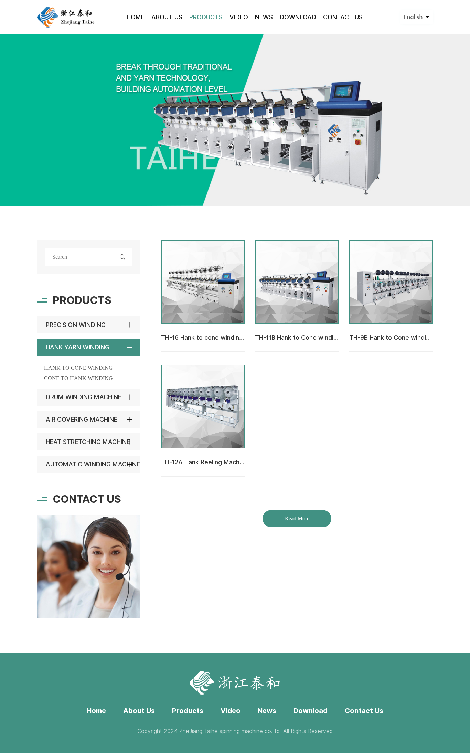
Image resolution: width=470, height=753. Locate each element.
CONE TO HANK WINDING (78, 378)
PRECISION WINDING (76, 324)
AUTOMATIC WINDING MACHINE (93, 464)
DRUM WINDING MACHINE (83, 397)
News (267, 711)
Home (96, 711)
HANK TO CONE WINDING (78, 368)
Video (231, 711)
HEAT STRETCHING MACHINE (88, 441)
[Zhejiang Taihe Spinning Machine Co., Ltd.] (66, 17)
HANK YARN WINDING (77, 347)
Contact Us (364, 711)
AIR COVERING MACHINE (81, 419)
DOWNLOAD (298, 17)
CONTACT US (343, 17)
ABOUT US (166, 17)
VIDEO (238, 17)
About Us (139, 711)
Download (310, 711)
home (136, 17)
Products (187, 711)
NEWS (264, 17)
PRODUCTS (206, 17)
